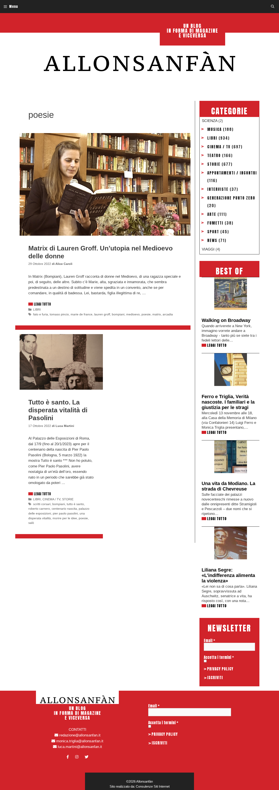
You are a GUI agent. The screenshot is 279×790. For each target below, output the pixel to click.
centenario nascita (64, 508)
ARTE (211, 214)
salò (31, 522)
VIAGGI (208, 249)
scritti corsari (42, 504)
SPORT (213, 232)
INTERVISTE (217, 189)
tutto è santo (75, 504)
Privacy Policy (220, 669)
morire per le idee (65, 518)
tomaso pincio (59, 314)
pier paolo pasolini (65, 513)
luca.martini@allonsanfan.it (79, 747)
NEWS (212, 240)
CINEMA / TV (51, 499)
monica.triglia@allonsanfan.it (79, 741)
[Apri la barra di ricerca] (272, 6)
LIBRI (37, 309)
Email (209, 640)
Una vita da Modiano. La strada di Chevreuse (228, 486)
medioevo (133, 314)
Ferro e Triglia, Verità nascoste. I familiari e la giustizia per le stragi (228, 402)
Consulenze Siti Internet (153, 786)
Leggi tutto (42, 304)
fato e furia (40, 314)
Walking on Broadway (226, 320)
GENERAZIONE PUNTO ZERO (231, 198)
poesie (146, 314)
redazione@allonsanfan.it (79, 735)
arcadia (168, 314)
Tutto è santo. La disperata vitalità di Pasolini (57, 410)
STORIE (67, 499)
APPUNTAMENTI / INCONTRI (232, 173)
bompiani (118, 314)
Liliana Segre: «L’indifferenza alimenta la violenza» (228, 575)
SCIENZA (209, 121)
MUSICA (214, 129)
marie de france (81, 314)
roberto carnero (39, 508)
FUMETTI (215, 223)
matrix (156, 314)
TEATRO (214, 155)
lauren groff (102, 314)
